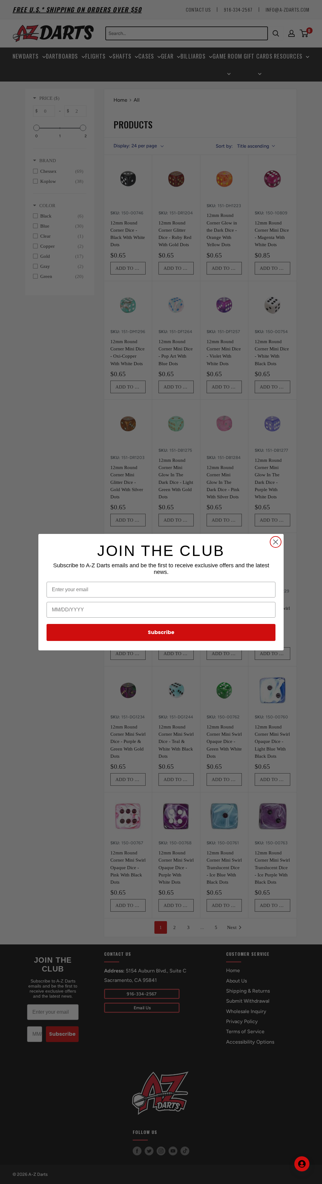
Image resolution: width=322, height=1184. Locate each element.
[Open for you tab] (301, 1163)
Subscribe (161, 632)
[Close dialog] (275, 541)
